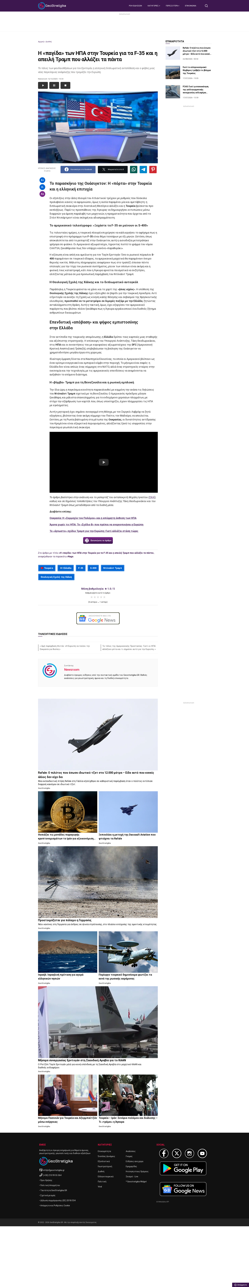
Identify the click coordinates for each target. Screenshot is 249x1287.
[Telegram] (143, 169)
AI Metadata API (162, 1202)
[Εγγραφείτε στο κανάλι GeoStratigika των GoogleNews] (98, 618)
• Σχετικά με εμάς (47, 1195)
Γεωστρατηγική (105, 1166)
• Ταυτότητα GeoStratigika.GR (53, 1190)
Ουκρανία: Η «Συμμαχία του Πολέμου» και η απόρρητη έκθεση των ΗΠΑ (93, 518)
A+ (42, 180)
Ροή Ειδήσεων (135, 6)
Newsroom (71, 669)
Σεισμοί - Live (132, 1176)
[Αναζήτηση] (207, 5)
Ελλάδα (67, 568)
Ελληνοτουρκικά (105, 1176)
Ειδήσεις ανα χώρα (134, 1161)
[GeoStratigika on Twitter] (176, 1153)
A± (42, 194)
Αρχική (41, 42)
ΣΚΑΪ (152, 497)
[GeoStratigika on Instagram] (189, 1153)
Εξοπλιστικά (104, 1161)
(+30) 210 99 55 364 (52, 1175)
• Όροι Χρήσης (45, 1180)
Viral (100, 1186)
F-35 (80, 568)
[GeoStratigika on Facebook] (164, 1153)
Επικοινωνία (190, 6)
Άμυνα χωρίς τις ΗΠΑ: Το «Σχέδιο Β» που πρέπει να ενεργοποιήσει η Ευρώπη (96, 524)
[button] (104, 462)
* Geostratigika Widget (136, 1181)
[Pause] (54, 85)
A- (42, 187)
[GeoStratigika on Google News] (183, 1189)
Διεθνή (49, 42)
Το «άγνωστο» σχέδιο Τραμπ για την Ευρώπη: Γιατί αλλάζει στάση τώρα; (94, 531)
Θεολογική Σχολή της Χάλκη (56, 577)
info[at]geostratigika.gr (54, 1170)
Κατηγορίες (153, 6)
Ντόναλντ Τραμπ (112, 568)
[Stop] (65, 85)
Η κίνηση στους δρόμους (137, 1171)
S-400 (93, 568)
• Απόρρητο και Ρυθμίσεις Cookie (54, 1205)
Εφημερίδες (131, 1166)
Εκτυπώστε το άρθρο (101, 540)
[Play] (43, 85)
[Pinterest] (153, 169)
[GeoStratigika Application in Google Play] (183, 1168)
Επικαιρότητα (104, 1151)
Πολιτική (102, 1181)
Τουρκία (48, 568)
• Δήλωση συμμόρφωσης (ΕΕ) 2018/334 (57, 1200)
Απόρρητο (242, 1285)
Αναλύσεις (131, 1151)
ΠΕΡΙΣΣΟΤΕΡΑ (172, 6)
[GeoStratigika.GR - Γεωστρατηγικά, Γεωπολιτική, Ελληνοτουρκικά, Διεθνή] (52, 5)
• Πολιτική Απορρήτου (49, 1185)
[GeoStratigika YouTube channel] (202, 1153)
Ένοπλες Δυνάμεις (106, 1156)
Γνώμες (129, 1156)
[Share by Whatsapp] (133, 169)
